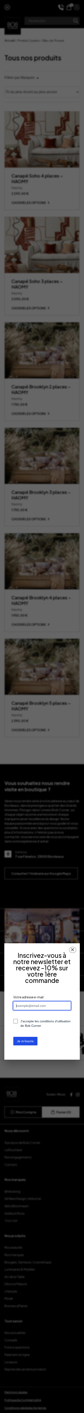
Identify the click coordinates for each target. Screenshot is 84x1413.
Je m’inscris (25, 1041)
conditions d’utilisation (55, 1021)
